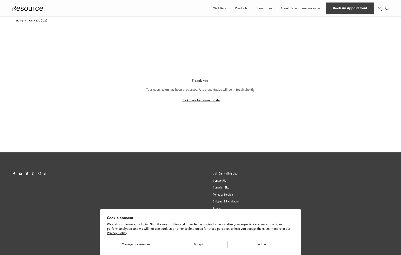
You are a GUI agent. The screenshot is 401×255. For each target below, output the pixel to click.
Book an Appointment (350, 8)
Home (19, 20)
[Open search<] (387, 8)
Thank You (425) (37, 20)
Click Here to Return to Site (201, 100)
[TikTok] (47, 173)
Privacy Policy (117, 233)
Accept (198, 244)
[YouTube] (22, 173)
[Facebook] (16, 173)
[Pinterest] (34, 173)
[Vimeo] (28, 173)
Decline (261, 244)
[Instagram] (41, 173)
